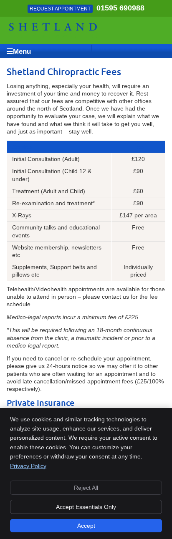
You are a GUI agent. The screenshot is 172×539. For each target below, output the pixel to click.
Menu (22, 51)
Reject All (86, 487)
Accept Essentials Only (86, 507)
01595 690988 (120, 8)
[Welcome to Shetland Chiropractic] (53, 36)
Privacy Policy (28, 466)
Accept (86, 525)
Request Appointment (60, 9)
